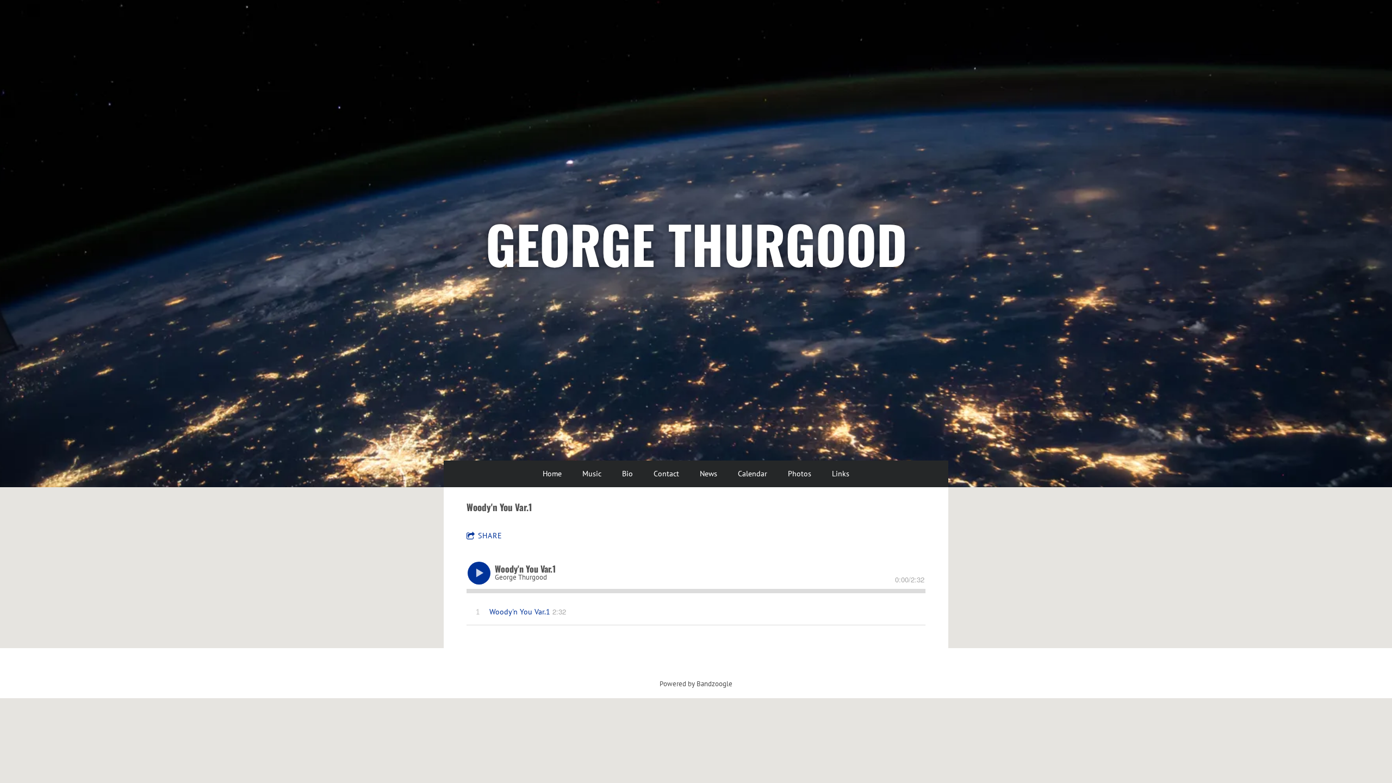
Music (591, 473)
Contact (666, 473)
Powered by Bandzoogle (696, 683)
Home (552, 473)
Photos (799, 473)
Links (840, 473)
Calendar (752, 473)
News (708, 473)
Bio (627, 473)
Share (490, 535)
